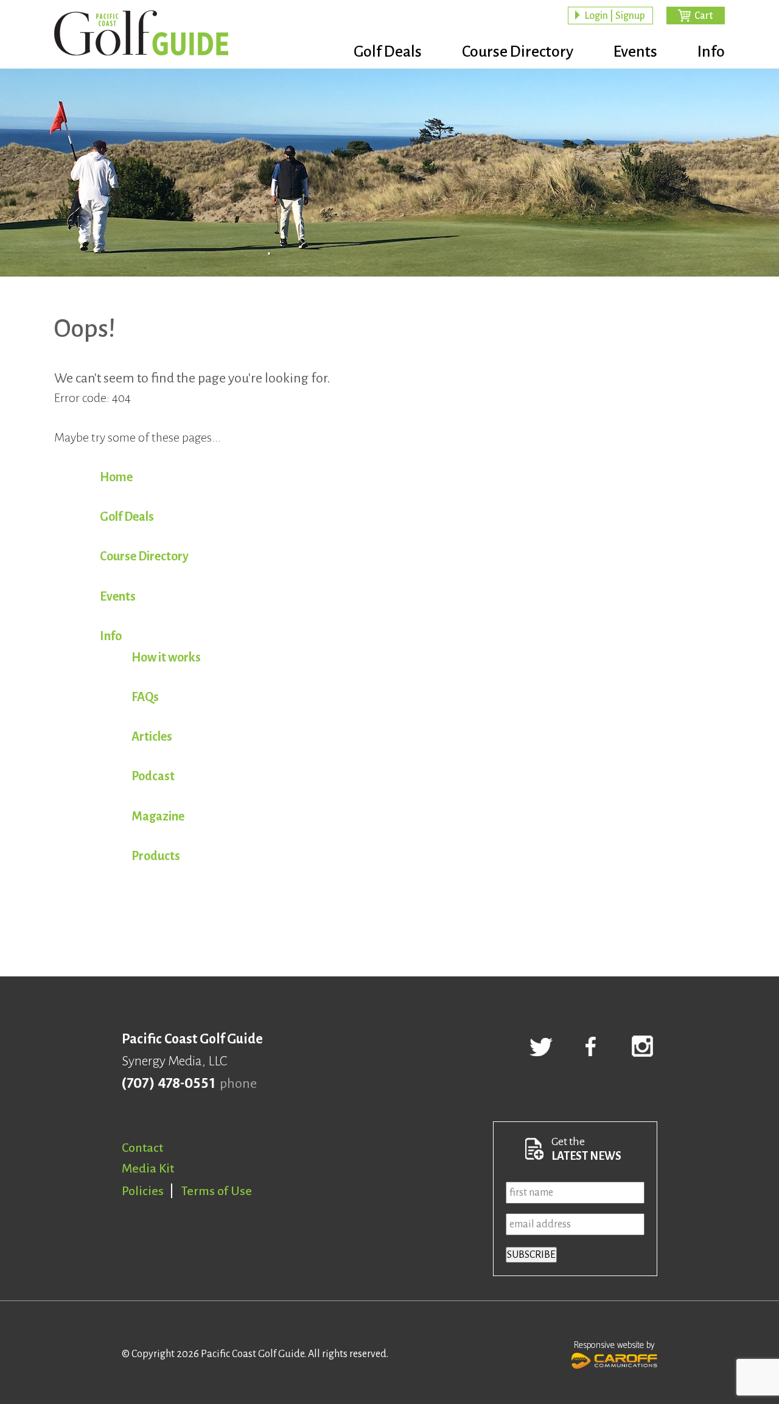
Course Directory (517, 51)
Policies (143, 1191)
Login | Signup (614, 15)
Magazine (157, 816)
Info (711, 51)
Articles (151, 736)
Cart (703, 15)
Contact (142, 1147)
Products (155, 856)
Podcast (153, 776)
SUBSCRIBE (531, 1254)
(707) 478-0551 (168, 1083)
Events (635, 51)
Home (116, 477)
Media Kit (148, 1168)
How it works (166, 657)
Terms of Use (216, 1191)
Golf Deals (388, 51)
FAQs (145, 697)
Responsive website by (614, 1345)
